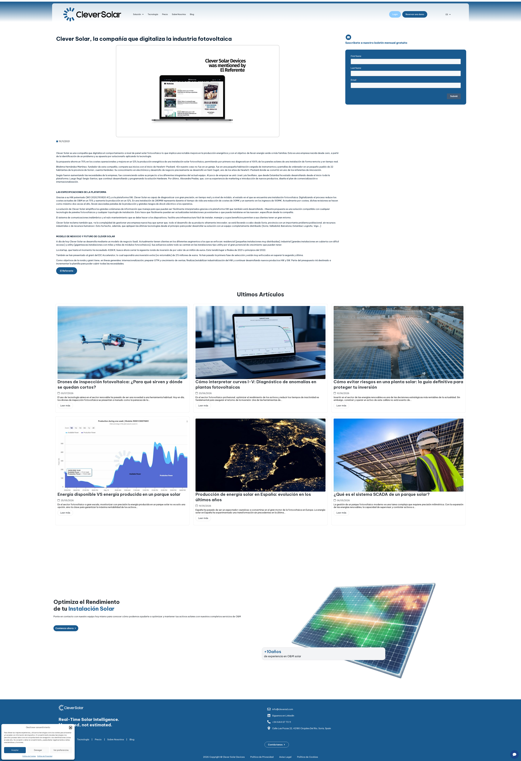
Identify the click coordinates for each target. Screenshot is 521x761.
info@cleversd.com (282, 709)
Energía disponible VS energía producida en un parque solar (119, 494)
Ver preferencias (61, 750)
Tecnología (153, 14)
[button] (70, 727)
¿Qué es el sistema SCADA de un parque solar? (382, 494)
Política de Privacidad (44, 756)
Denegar (38, 750)
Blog (192, 14)
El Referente (66, 270)
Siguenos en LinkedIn (283, 715)
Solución (137, 14)
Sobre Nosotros (179, 14)
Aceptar (15, 750)
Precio (165, 14)
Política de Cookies (29, 756)
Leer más (65, 405)
